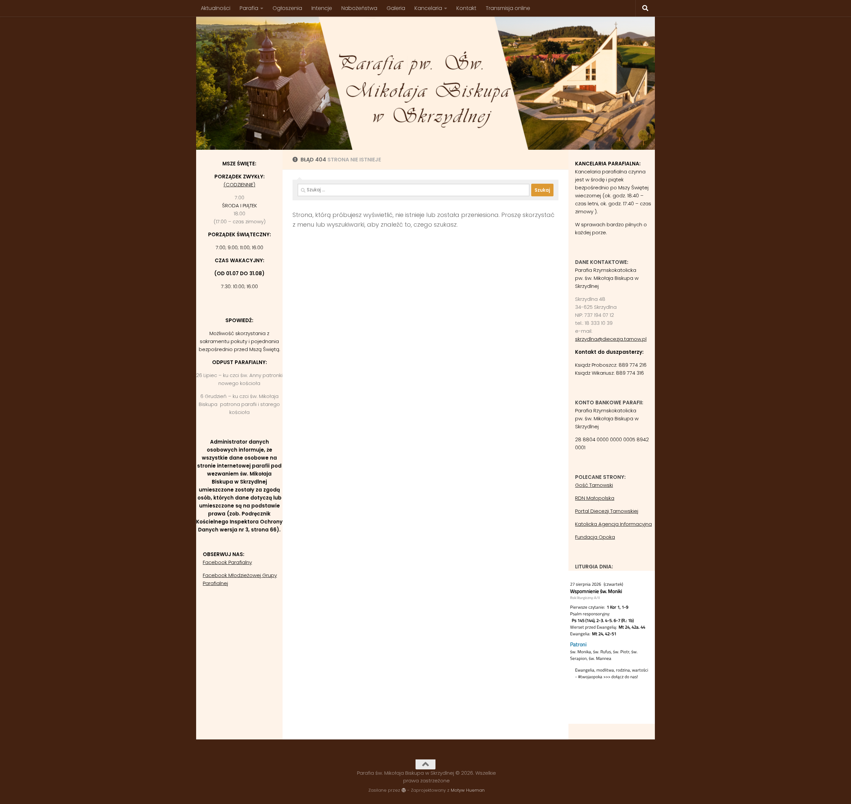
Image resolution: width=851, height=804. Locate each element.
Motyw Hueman (468, 790)
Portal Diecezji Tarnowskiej (606, 510)
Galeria (396, 8)
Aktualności (215, 8)
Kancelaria (428, 8)
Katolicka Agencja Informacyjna (613, 523)
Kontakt (466, 8)
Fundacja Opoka (595, 536)
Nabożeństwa (359, 8)
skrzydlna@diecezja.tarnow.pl (611, 338)
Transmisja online (508, 8)
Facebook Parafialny (227, 562)
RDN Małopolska (594, 498)
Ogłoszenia (287, 8)
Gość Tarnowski (594, 485)
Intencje (321, 8)
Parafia (249, 8)
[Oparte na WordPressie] (404, 790)
